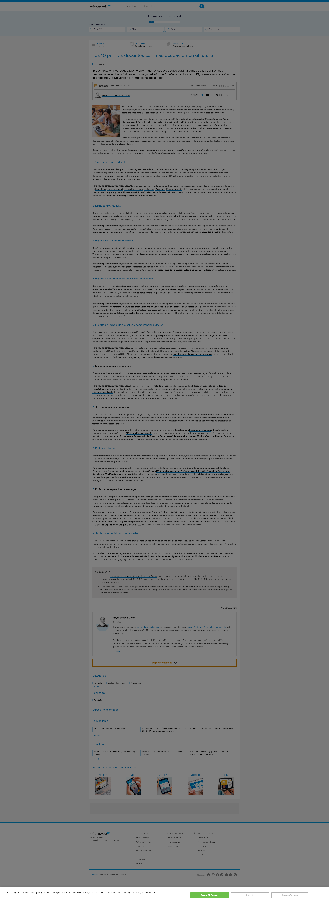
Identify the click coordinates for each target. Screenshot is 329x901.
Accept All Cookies (209, 895)
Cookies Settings (290, 895)
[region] (164, 894)
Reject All (250, 895)
